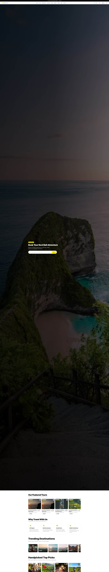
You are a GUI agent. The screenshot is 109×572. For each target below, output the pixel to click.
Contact (64, 2)
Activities (48, 2)
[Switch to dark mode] (100, 3)
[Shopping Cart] (106, 3)
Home (37, 2)
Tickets (58, 2)
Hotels (52, 2)
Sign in (103, 2)
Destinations (44, 2)
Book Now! (60, 0)
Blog (61, 2)
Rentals (55, 2)
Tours (40, 2)
